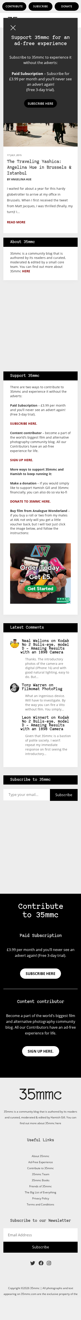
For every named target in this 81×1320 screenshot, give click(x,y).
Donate (66, 6)
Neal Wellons (35, 641)
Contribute (14, 6)
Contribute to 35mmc (40, 1168)
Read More (16, 222)
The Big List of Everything (40, 1192)
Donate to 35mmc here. (30, 501)
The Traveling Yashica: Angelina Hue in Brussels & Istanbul (39, 168)
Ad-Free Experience (40, 1162)
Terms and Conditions (40, 1204)
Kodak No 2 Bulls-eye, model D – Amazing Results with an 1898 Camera (44, 646)
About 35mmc (40, 1156)
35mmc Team (40, 1174)
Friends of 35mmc (40, 1186)
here (26, 271)
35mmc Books (41, 1180)
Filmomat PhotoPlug (42, 689)
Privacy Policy (40, 1198)
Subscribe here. (23, 423)
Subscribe (40, 6)
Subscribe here (40, 973)
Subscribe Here (40, 103)
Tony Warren (34, 685)
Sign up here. (21, 460)
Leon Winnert (35, 718)
